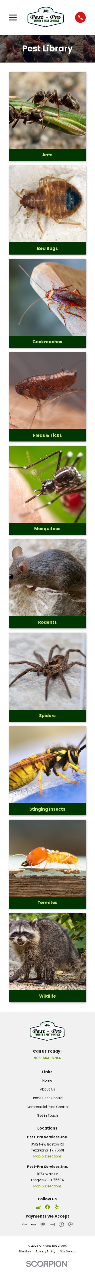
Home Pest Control (47, 1098)
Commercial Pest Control (47, 1106)
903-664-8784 (47, 1058)
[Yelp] (56, 1206)
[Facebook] (47, 1206)
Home (47, 1080)
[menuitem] (25, 1251)
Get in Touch (47, 1115)
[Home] (45, 17)
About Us (47, 1089)
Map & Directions (47, 1156)
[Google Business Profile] (38, 1206)
